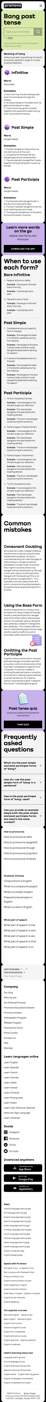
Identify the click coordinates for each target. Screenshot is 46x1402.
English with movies (13, 1323)
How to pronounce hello (18, 837)
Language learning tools (14, 1357)
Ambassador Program (15, 1017)
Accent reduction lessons (15, 1289)
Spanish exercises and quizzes (17, 1370)
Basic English (10, 1319)
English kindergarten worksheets (18, 1378)
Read (10, 37)
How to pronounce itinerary (20, 858)
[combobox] (5, 32)
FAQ (6, 1042)
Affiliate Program (12, 1022)
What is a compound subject (21, 886)
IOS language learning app (15, 1212)
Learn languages (11, 968)
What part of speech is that (20, 941)
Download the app (23, 248)
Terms (26, 1393)
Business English (11, 1314)
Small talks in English (13, 1293)
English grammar (11, 1340)
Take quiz (23, 724)
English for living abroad (14, 1331)
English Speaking (11, 1301)
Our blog (8, 992)
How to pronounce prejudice (20, 853)
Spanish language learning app (17, 1221)
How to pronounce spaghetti (21, 842)
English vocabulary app (14, 1250)
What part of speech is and (20, 930)
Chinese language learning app (17, 1229)
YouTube (13, 1151)
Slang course (26, 1314)
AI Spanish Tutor (27, 1268)
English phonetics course (15, 1336)
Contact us (10, 1037)
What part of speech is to (19, 947)
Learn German (11, 1077)
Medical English (25, 1319)
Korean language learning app (17, 1246)
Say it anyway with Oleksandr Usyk (19, 1272)
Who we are (10, 997)
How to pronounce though (19, 847)
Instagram (14, 1132)
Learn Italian (10, 1082)
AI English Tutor (11, 1268)
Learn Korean (11, 1087)
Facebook (14, 1138)
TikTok (12, 1144)
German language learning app (17, 1238)
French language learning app (17, 1234)
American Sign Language (17, 1112)
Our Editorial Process (15, 1002)
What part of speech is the (19, 925)
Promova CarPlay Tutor (14, 1276)
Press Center (11, 1032)
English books (10, 1374)
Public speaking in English (15, 1285)
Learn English (11, 1062)
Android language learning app (17, 1208)
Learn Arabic (10, 1102)
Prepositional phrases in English (18, 899)
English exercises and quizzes (17, 1365)
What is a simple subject (18, 892)
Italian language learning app (16, 1242)
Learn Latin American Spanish (19, 1107)
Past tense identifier (13, 972)
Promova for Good (13, 1027)
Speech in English (32, 1293)
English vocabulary (12, 1344)
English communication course (17, 1280)
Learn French (11, 1072)
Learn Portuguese (13, 1097)
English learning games (28, 1374)
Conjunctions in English (18, 881)
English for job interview (14, 1297)
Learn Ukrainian (12, 1117)
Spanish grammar (28, 1340)
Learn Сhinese (11, 1092)
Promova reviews (13, 1012)
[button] (23, 765)
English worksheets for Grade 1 (17, 1382)
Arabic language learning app (17, 1225)
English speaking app (13, 1255)
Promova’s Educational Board (19, 1007)
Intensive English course (15, 1327)
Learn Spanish (11, 1067)
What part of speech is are (19, 936)
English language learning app (17, 1217)
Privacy (33, 1393)
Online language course (14, 1361)
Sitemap (8, 1047)
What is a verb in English (18, 907)
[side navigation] (41, 6)
